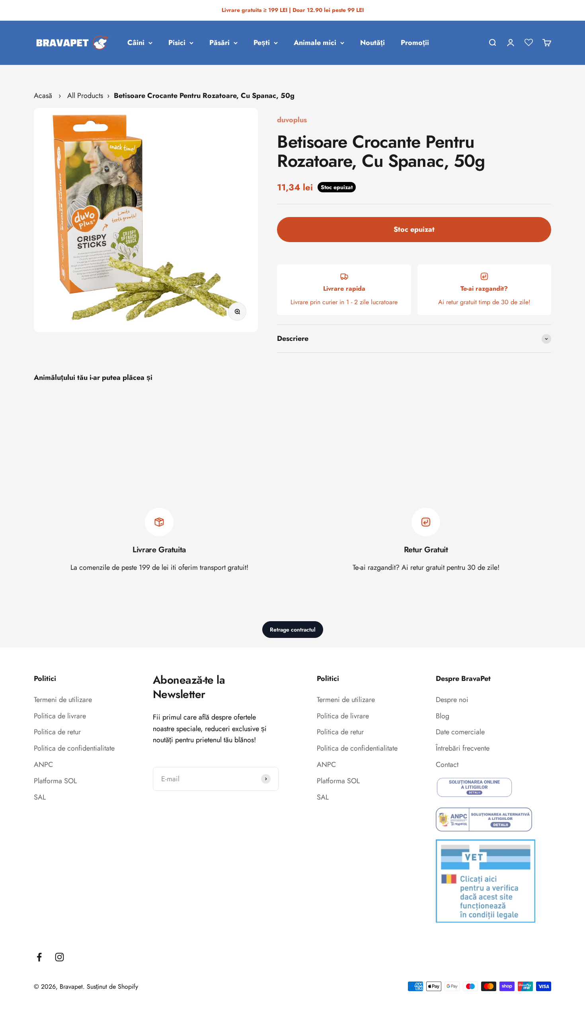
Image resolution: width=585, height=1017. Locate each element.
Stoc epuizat (414, 229)
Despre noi (452, 699)
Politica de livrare (60, 716)
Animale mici (315, 42)
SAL (40, 797)
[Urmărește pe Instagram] (59, 957)
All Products (85, 95)
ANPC (43, 764)
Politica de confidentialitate (74, 748)
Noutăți (372, 42)
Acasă (43, 95)
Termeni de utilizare (63, 699)
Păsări (219, 42)
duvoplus (292, 120)
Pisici (176, 42)
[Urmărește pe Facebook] (39, 957)
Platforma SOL (55, 781)
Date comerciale (460, 732)
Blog (442, 716)
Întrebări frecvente (462, 748)
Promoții (415, 42)
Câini (135, 42)
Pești (262, 42)
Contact (447, 764)
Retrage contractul (293, 630)
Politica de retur (57, 732)
